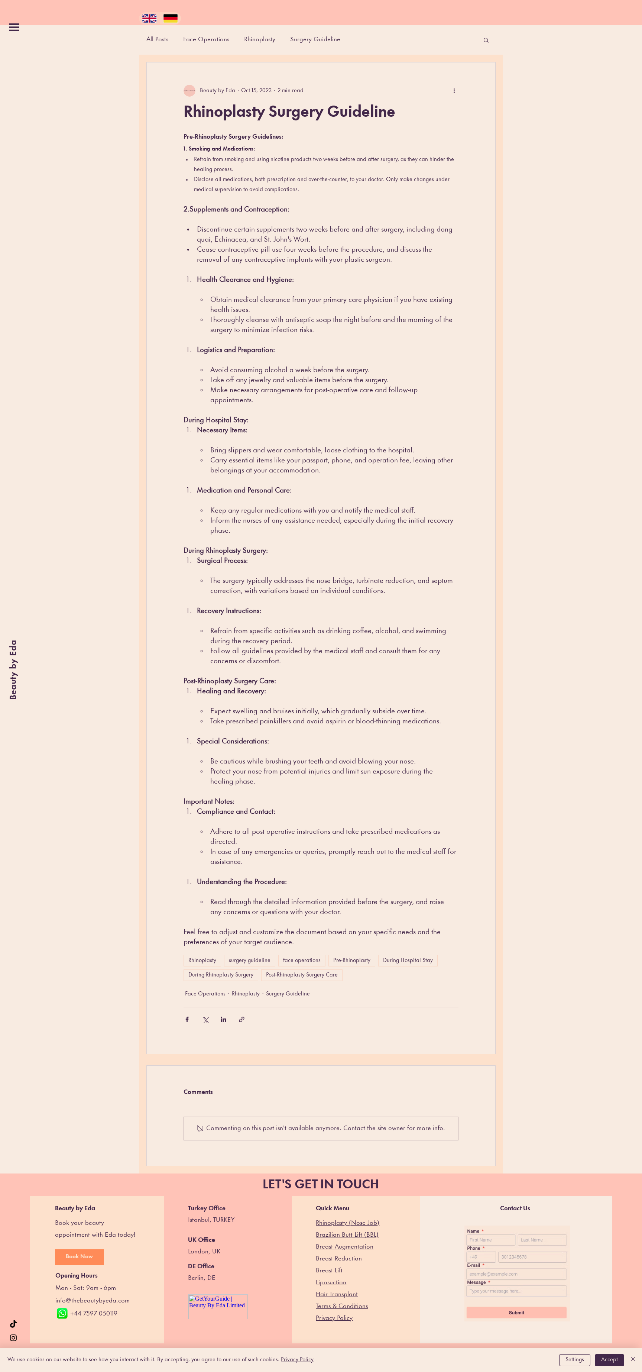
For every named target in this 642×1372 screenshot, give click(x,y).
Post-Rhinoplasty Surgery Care (302, 975)
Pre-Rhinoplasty (351, 960)
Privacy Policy (297, 1360)
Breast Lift (330, 1271)
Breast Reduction (339, 1259)
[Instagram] (13, 1337)
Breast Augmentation (344, 1247)
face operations (302, 960)
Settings (574, 1360)
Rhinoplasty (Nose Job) (347, 1223)
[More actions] (454, 90)
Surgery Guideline (315, 39)
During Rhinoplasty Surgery (220, 975)
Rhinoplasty (259, 39)
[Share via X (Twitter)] (205, 1019)
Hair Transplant (337, 1294)
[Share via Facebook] (187, 1019)
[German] (170, 18)
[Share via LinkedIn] (223, 1019)
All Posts (157, 39)
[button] (14, 27)
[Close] (633, 1360)
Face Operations (206, 39)
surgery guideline (249, 960)
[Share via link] (241, 1019)
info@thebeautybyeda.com (92, 1301)
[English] (149, 18)
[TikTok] (13, 1324)
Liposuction (331, 1282)
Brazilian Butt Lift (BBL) (347, 1235)
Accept (609, 1360)
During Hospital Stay (408, 960)
